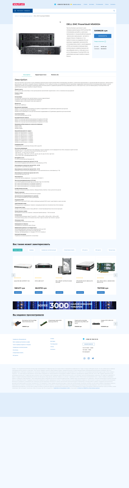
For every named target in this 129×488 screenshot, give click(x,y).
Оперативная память (69, 250)
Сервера (31, 250)
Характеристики (40, 75)
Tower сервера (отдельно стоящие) (22, 344)
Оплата (85, 4)
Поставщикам (99, 4)
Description (26, 75)
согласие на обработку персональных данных (88, 388)
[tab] (27, 75)
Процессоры (112, 250)
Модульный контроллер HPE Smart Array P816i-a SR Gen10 (81, 322)
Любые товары (17, 250)
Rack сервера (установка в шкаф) (21, 342)
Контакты (112, 4)
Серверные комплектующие (48, 250)
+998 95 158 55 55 (63, 4)
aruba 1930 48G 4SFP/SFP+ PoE (22, 281)
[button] (13, 275)
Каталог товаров (23, 10)
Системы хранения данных (25, 16)
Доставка (91, 4)
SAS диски (85, 250)
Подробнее (18, 292)
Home (16, 16)
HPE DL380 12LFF (39, 281)
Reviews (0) (55, 75)
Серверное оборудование (19, 339)
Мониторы (15, 350)
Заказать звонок (77, 4)
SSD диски (98, 250)
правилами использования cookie (62, 388)
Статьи (106, 4)
